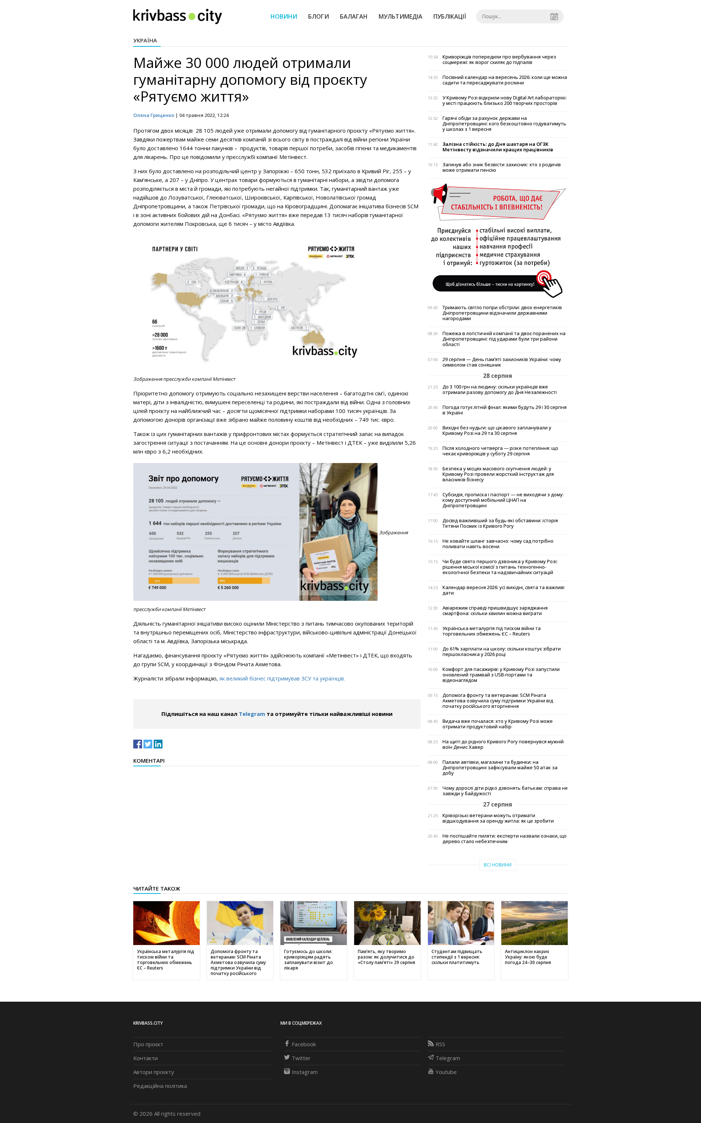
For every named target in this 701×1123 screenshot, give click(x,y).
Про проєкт (148, 1044)
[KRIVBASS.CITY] (177, 16)
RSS (440, 1044)
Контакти (145, 1058)
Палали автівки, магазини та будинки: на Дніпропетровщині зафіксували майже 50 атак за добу (500, 767)
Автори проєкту (153, 1071)
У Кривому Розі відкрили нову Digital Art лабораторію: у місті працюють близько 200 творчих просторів (505, 100)
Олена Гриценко (153, 115)
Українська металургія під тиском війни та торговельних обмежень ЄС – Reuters (492, 631)
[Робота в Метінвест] (498, 240)
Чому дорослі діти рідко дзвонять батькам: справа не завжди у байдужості (505, 790)
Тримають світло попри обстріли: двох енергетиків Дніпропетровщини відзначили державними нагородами (502, 313)
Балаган (354, 16)
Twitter (301, 1058)
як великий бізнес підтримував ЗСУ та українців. (282, 678)
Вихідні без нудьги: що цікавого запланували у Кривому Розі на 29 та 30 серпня (497, 430)
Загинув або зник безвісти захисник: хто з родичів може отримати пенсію (502, 167)
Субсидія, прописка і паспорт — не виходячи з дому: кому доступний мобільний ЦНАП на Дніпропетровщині (503, 500)
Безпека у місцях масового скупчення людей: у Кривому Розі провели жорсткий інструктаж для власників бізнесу (498, 474)
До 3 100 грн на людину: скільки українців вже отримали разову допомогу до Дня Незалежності (500, 389)
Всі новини (498, 865)
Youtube (446, 1071)
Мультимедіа (400, 16)
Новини (284, 16)
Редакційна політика (160, 1085)
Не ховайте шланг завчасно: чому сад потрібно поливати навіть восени (498, 543)
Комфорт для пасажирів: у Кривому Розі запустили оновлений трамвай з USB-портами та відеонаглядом (501, 675)
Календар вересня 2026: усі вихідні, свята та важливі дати (503, 590)
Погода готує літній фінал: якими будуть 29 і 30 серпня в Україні (505, 410)
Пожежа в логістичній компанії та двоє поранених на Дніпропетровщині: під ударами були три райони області (504, 339)
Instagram (305, 1071)
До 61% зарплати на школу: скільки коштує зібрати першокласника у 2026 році (502, 651)
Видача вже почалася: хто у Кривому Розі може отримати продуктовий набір (498, 723)
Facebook (304, 1044)
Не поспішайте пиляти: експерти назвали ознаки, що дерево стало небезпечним (505, 838)
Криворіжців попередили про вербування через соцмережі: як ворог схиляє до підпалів (499, 59)
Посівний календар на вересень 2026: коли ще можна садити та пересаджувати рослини (505, 80)
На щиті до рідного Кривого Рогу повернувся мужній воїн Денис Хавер (503, 744)
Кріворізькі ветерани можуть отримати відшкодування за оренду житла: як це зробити (498, 818)
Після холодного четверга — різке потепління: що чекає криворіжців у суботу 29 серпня (500, 450)
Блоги (318, 16)
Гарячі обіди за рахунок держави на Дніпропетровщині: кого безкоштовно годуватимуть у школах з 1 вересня (504, 123)
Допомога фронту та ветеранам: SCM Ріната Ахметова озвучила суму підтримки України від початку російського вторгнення (498, 701)
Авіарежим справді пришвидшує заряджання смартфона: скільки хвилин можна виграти (495, 610)
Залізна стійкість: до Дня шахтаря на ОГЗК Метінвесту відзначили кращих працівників (498, 146)
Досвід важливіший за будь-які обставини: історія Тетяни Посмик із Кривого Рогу (500, 523)
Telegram (252, 713)
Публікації (449, 16)
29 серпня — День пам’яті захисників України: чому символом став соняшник (502, 362)
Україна (145, 40)
